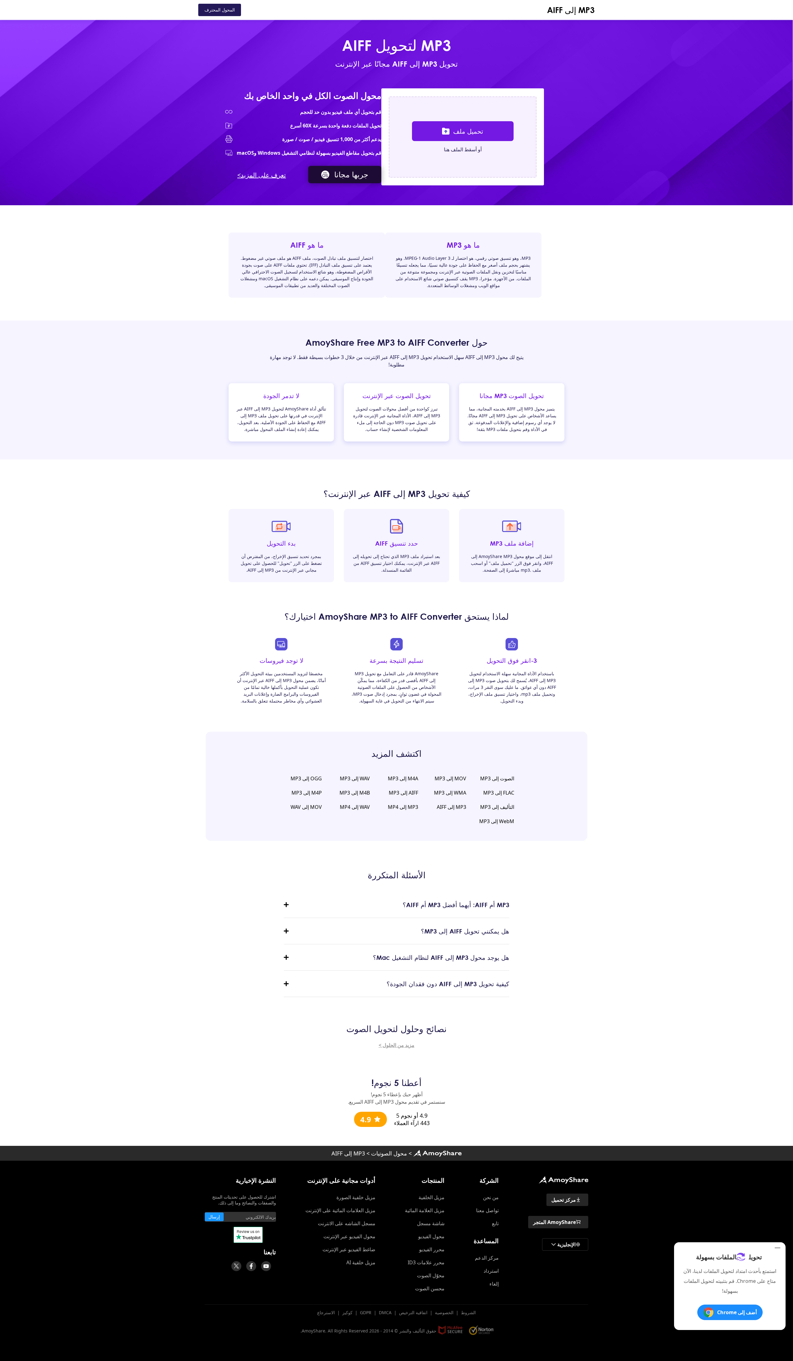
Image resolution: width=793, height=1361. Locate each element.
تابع (495, 1223)
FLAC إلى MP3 (498, 792)
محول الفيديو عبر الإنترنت (349, 1236)
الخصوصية (444, 1312)
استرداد (491, 1270)
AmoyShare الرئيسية (563, 1180)
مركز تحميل (563, 1199)
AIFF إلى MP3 (403, 792)
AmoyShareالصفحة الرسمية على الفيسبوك (251, 1266)
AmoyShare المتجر (554, 1222)
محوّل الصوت (431, 1275)
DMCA (385, 1312)
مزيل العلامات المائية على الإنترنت (340, 1210)
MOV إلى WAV (306, 807)
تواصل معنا (487, 1210)
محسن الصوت (430, 1288)
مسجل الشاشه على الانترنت (346, 1223)
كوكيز (347, 1312)
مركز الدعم (487, 1257)
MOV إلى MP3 (450, 778)
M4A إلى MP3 (403, 778)
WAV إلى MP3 (355, 778)
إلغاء (494, 1283)
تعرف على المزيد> (261, 175)
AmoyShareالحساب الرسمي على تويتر (236, 1266)
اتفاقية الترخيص (413, 1312)
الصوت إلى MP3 (497, 778)
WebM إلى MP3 (496, 821)
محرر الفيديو (432, 1249)
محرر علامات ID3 (426, 1262)
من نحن (491, 1197)
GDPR (365, 1312)
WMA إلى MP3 (450, 792)
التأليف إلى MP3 (497, 807)
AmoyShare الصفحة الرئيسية (437, 1153)
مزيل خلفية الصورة (355, 1197)
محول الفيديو (431, 1236)
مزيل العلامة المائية (425, 1210)
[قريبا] (266, 1266)
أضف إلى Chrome (737, 1312)
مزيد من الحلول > (396, 1045)
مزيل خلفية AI (360, 1262)
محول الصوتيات (389, 1153)
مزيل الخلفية (431, 1197)
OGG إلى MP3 (306, 778)
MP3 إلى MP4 (403, 807)
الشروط (468, 1312)
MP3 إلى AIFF (571, 10)
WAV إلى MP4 (355, 807)
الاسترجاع (326, 1312)
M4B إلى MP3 (355, 792)
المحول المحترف (219, 9)
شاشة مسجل (431, 1223)
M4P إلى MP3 (306, 792)
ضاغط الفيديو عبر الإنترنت (348, 1249)
